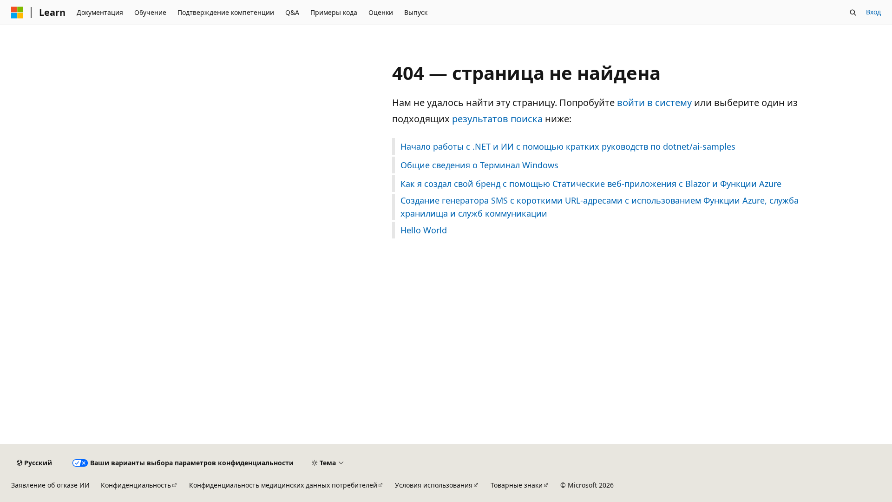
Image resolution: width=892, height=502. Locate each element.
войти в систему (654, 102)
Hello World (423, 230)
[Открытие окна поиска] (853, 12)
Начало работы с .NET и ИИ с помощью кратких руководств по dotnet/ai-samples (567, 146)
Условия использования (433, 485)
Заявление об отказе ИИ (50, 485)
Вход (873, 11)
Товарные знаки (517, 485)
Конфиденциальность (136, 485)
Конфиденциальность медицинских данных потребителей (283, 485)
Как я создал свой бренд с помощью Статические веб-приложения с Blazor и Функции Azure (590, 183)
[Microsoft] (17, 13)
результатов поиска (497, 118)
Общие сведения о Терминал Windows (479, 165)
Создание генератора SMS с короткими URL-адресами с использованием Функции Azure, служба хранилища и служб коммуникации (599, 207)
